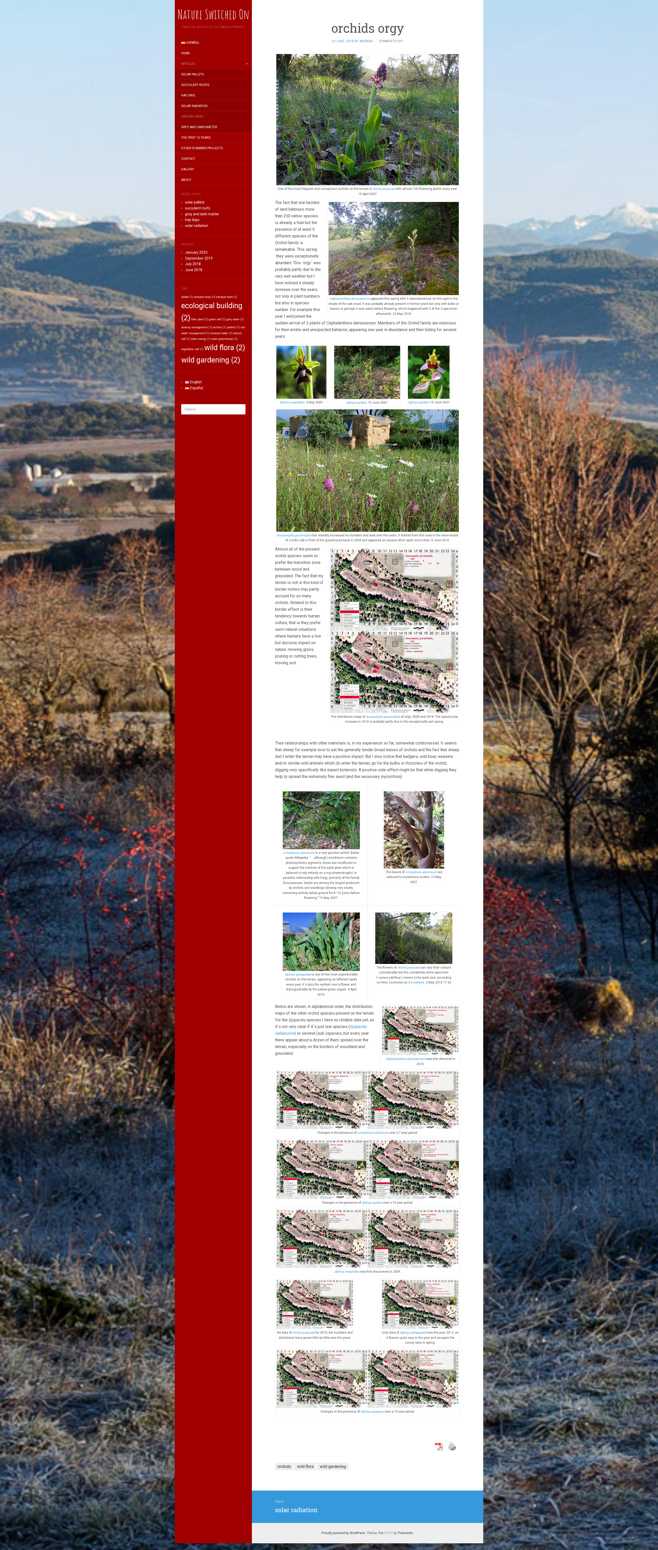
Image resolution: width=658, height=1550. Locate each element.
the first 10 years (195, 137)
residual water (221, 333)
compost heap (204, 297)
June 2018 (193, 270)
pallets (233, 327)
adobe (187, 297)
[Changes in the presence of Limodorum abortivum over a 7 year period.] (367, 1099)
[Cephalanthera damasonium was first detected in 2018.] (420, 1030)
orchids (219, 327)
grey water (235, 319)
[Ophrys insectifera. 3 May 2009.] (301, 372)
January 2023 (196, 252)
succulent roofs (195, 85)
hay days (188, 95)
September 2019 (199, 258)
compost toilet (226, 297)
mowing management (196, 327)
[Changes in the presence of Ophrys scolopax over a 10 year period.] (367, 1378)
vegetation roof (192, 349)
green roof (217, 319)
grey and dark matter (199, 127)
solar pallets (192, 74)
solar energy (201, 339)
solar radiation (194, 106)
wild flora (224, 347)
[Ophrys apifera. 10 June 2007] (429, 372)
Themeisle (405, 1533)
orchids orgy (192, 116)
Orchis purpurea (408, 967)
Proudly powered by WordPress (343, 1533)
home (185, 53)
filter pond (199, 319)
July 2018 (193, 264)
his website (416, 982)
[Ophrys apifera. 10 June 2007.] (367, 372)
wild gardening (210, 360)
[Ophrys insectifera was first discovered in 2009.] (367, 1238)
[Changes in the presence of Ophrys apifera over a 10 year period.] (367, 1169)
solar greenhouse (224, 339)
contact (188, 159)
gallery (187, 169)
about (186, 180)
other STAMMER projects (202, 148)
